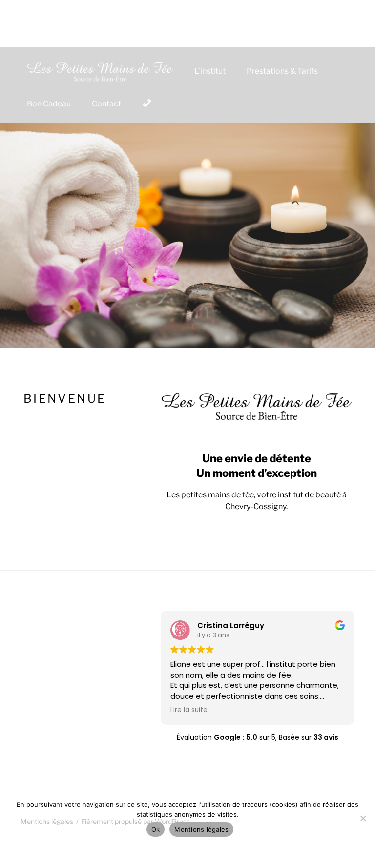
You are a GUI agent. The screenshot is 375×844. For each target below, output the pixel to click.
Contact (106, 103)
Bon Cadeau (49, 103)
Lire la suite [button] (189, 710)
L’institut (210, 71)
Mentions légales (201, 829)
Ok (155, 829)
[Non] (363, 818)
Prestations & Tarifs (282, 71)
